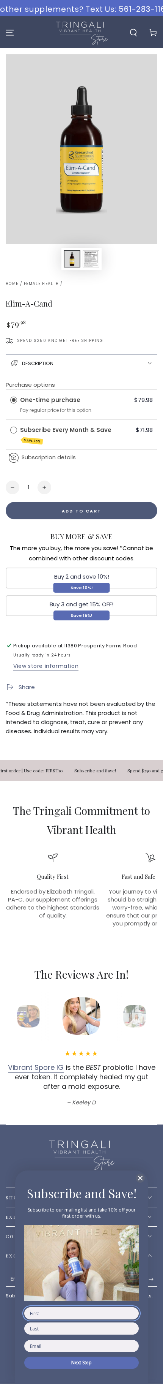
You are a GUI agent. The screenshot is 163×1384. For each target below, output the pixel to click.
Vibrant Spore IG (36, 1067)
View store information (45, 666)
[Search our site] (133, 32)
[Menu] (10, 32)
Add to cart (81, 511)
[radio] (13, 400)
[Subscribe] (153, 1279)
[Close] (140, 1178)
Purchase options (30, 385)
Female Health (41, 283)
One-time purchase (50, 400)
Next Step (81, 1362)
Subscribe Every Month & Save (66, 435)
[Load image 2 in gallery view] (91, 258)
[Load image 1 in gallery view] (72, 258)
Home (12, 283)
